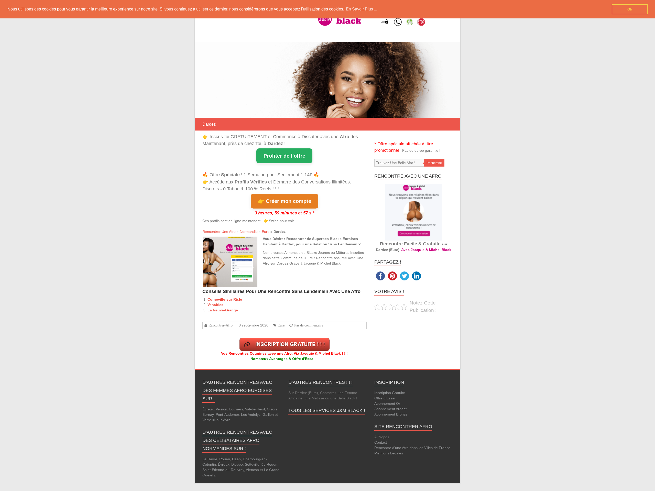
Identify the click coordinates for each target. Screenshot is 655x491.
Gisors (272, 409)
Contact (380, 442)
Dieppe (237, 464)
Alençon (252, 470)
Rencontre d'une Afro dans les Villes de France (412, 448)
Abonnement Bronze (391, 414)
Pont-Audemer (227, 414)
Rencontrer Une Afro (219, 232)
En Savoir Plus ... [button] (361, 9)
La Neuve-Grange (223, 310)
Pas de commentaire (308, 325)
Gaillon (268, 414)
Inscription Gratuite (389, 393)
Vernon (221, 409)
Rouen (224, 459)
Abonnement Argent (390, 409)
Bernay (208, 414)
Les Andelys (250, 414)
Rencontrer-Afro (221, 325)
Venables (215, 305)
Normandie (249, 232)
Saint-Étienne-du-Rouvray (223, 470)
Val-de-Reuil (255, 409)
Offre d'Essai (384, 398)
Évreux (208, 409)
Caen (236, 459)
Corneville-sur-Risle (225, 299)
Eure (265, 232)
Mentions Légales (388, 453)
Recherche (434, 163)
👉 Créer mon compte (284, 201)
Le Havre (209, 459)
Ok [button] (629, 9)
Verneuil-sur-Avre (216, 420)
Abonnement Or (387, 403)
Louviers (236, 409)
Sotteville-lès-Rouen (261, 464)
